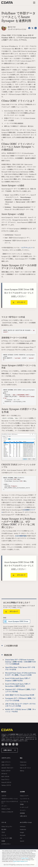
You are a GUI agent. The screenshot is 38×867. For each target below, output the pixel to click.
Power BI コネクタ (6, 782)
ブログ (3, 832)
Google (22, 832)
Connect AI (23, 765)
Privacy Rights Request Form (20, 861)
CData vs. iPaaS (5, 809)
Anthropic (23, 826)
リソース (3, 835)
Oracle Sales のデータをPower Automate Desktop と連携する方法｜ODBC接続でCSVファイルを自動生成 (20, 662)
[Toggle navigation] (34, 2)
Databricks (23, 829)
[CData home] (8, 2)
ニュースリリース (24, 798)
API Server (4, 773)
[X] (6, 744)
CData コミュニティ (6, 826)
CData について (24, 796)
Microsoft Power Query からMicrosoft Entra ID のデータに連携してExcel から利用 (20, 674)
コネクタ (3, 796)
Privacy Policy (24, 858)
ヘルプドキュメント (27, 248)
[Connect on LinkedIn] (36, 28)
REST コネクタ (5, 776)
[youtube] (9, 744)
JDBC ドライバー (6, 765)
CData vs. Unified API (7, 812)
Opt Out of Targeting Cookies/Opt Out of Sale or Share (19, 864)
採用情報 (22, 813)
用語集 (3, 841)
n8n (21, 838)
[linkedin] (2, 744)
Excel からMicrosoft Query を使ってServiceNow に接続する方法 (17, 685)
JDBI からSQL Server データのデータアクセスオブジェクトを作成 (20, 705)
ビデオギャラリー (6, 844)
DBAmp (22, 771)
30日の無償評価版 (20, 536)
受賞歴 (21, 804)
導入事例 (3, 829)
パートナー (4, 806)
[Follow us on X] (32, 28)
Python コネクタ (5, 771)
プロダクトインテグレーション (9, 798)
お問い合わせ (8, 750)
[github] (13, 744)
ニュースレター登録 (6, 838)
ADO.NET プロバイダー (7, 768)
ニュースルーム (24, 801)
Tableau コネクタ (6, 785)
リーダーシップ (24, 807)
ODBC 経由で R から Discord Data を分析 (19, 695)
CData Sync (23, 762)
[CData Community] (16, 744)
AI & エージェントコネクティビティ (9, 802)
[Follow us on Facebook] (29, 28)
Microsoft (22, 835)
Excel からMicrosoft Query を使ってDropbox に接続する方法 (17, 679)
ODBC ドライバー (6, 762)
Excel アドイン (5, 779)
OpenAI (22, 841)
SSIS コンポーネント (25, 768)
